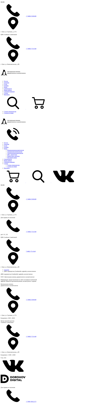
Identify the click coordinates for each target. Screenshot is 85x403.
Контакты (7, 94)
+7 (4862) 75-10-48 (31, 48)
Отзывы (6, 85)
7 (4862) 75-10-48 (31, 251)
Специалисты (8, 88)
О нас (5, 84)
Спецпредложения (9, 91)
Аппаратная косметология (14, 151)
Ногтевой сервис (12, 157)
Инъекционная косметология (15, 150)
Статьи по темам (8, 113)
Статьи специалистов (10, 111)
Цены (5, 87)
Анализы (6, 82)
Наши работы (8, 90)
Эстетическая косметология (15, 153)
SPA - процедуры (12, 154)
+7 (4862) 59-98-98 (31, 16)
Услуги (6, 81)
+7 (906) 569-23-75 (31, 401)
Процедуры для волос (13, 156)
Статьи (6, 93)
